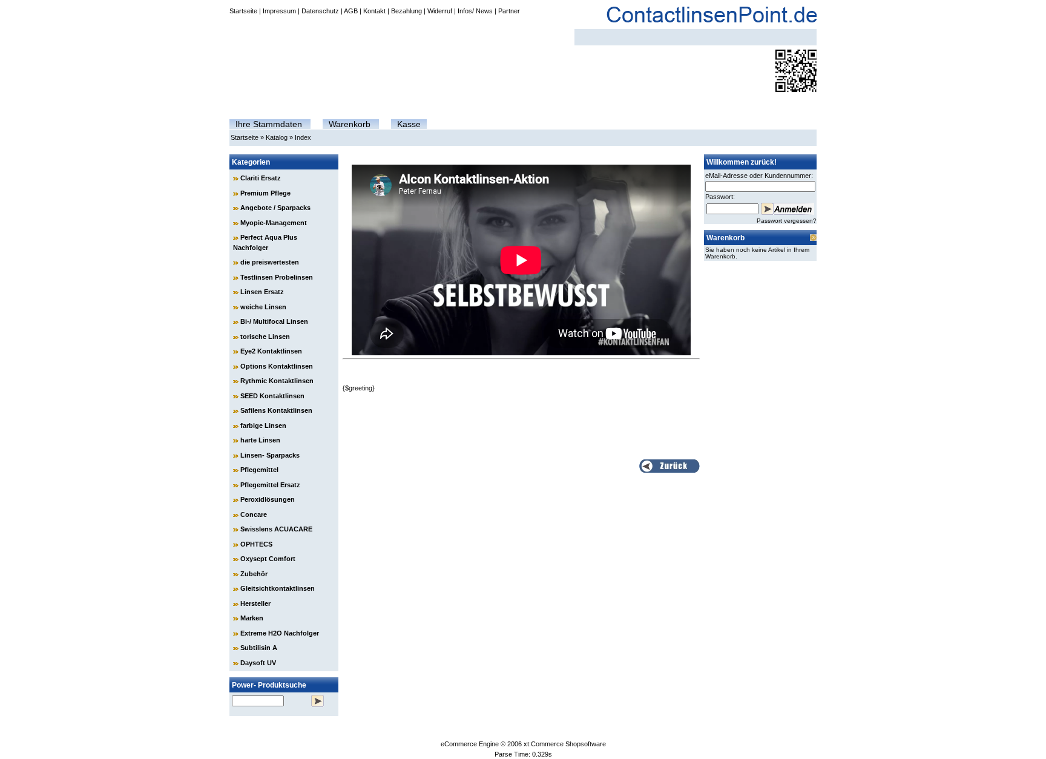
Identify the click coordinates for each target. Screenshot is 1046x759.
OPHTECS (256, 544)
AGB (351, 11)
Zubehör (254, 573)
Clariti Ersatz (260, 178)
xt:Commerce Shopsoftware (565, 744)
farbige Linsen (263, 425)
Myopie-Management (273, 222)
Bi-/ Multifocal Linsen (274, 321)
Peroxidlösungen (267, 499)
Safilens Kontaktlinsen (276, 410)
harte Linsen (260, 440)
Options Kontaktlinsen (276, 366)
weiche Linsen (263, 306)
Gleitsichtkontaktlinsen (277, 588)
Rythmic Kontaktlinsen (277, 380)
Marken (251, 618)
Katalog (277, 137)
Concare (253, 514)
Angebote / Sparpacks (275, 207)
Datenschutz (320, 11)
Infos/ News (475, 11)
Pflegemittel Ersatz (270, 484)
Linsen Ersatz (262, 291)
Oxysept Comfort (267, 558)
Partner (509, 11)
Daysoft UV (258, 662)
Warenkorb (349, 124)
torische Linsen (265, 336)
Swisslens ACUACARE (276, 529)
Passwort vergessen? (787, 220)
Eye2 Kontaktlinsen (271, 351)
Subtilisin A (258, 647)
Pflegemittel (259, 469)
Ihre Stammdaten (268, 124)
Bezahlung (406, 11)
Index (303, 137)
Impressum (279, 11)
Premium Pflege (265, 193)
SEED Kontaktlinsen (272, 395)
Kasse (409, 124)
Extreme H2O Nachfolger (279, 633)
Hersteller (255, 603)
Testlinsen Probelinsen (276, 277)
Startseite (243, 11)
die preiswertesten (269, 262)
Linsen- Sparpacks (270, 455)
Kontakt (374, 11)
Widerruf (439, 11)
